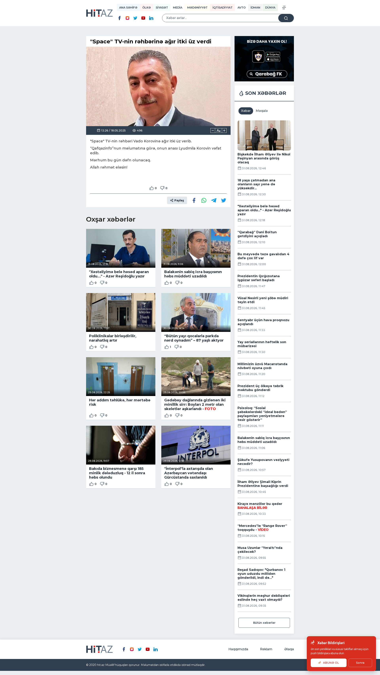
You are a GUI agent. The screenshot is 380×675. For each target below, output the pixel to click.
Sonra (360, 663)
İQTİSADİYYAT (223, 7)
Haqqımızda (238, 649)
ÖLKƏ (146, 7)
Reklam (266, 649)
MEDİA (177, 7)
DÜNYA (270, 7)
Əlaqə (289, 649)
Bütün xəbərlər (264, 623)
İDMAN (255, 7)
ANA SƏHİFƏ (128, 7)
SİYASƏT (162, 7)
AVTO (242, 7)
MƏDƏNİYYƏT (197, 7)
